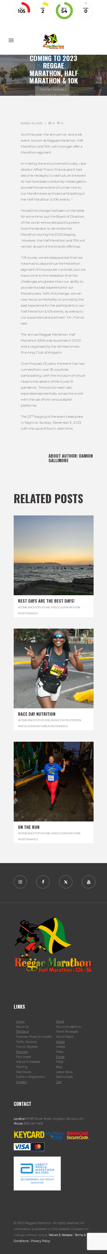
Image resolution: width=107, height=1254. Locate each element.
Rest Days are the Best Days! (46, 601)
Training (21, 1067)
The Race (22, 1031)
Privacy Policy (40, 1241)
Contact (21, 1082)
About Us (22, 1027)
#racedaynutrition (66, 720)
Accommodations (68, 1027)
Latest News (64, 1072)
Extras (60, 1057)
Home (45, 89)
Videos (60, 1047)
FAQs (59, 1062)
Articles (58, 89)
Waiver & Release (28, 1062)
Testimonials (64, 1077)
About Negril (64, 1037)
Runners (22, 1052)
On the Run (28, 827)
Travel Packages (67, 1031)
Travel (60, 1021)
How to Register (27, 1047)
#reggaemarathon (65, 607)
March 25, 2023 (31, 123)
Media (60, 1042)
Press (59, 1052)
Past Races (23, 1072)
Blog (59, 1067)
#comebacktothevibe (34, 607)
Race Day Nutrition (36, 714)
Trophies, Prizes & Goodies (34, 1037)
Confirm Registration (30, 1077)
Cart (59, 1082)
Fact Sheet (23, 1057)
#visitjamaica (28, 613)
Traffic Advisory (26, 1042)
